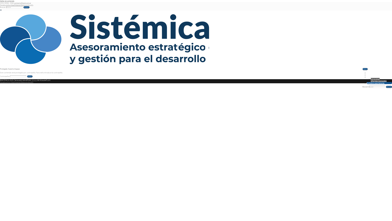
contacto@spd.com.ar (22, 3)
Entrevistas (375, 79)
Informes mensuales (379, 81)
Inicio (369, 73)
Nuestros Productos (375, 77)
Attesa (34, 80)
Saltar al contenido (7, 1)
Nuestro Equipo (373, 75)
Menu (365, 69)
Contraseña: (5, 76)
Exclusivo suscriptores (375, 83)
